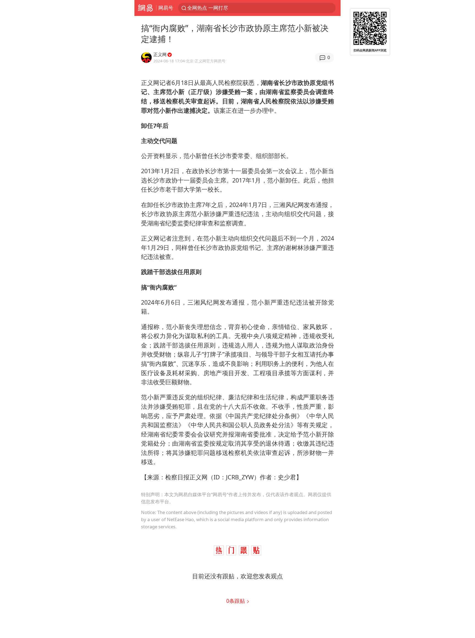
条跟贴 (236, 600)
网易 (145, 8)
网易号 (165, 7)
